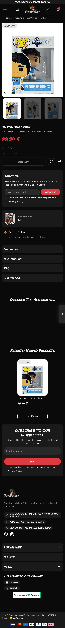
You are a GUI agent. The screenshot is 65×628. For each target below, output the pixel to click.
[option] (32, 60)
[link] (51, 161)
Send (32, 461)
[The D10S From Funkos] (32, 377)
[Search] (17, 9)
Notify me (12, 176)
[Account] (47, 9)
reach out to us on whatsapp (30, 527)
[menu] (5, 9)
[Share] (59, 161)
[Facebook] (6, 534)
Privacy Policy (16, 201)
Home (7, 18)
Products (18, 18)
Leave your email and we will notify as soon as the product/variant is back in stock (31, 183)
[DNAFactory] (15, 618)
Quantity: (7, 147)
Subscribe (50, 192)
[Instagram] (12, 534)
